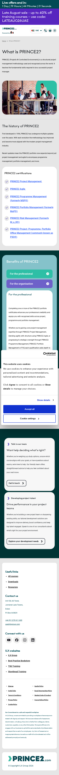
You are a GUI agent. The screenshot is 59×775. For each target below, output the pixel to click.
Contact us (11, 595)
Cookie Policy (12, 704)
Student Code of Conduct (43, 695)
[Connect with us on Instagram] (24, 640)
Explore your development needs (24, 541)
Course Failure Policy (41, 700)
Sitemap (10, 686)
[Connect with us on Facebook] (16, 640)
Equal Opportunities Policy (43, 691)
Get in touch (14, 483)
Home (4, 41)
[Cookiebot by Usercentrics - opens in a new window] (43, 354)
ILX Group (12, 655)
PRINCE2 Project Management (26, 181)
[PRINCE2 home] (9, 28)
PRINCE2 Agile (18, 189)
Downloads (13, 582)
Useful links (12, 691)
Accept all (30, 409)
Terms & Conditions (14, 695)
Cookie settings (28, 418)
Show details (43, 400)
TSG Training (14, 666)
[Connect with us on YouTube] (8, 640)
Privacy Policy (12, 700)
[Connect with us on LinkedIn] (32, 640)
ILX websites (12, 650)
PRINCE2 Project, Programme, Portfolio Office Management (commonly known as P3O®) (31, 233)
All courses (13, 576)
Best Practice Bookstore (19, 661)
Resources (13, 587)
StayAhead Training (17, 671)
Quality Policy (39, 686)
